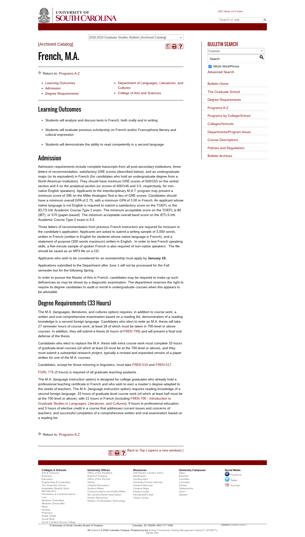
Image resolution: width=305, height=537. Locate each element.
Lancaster (184, 482)
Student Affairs (95, 488)
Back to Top (136, 450)
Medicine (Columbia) (53, 500)
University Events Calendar (148, 482)
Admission (53, 88)
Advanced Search (221, 72)
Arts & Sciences (50, 473)
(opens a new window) (165, 450)
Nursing (46, 509)
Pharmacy (47, 512)
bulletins (95, 530)
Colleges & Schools (54, 470)
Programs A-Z (69, 73)
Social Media (232, 470)
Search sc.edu (230, 15)
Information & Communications (58, 494)
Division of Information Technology (106, 500)
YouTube (235, 485)
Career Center (141, 497)
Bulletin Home (218, 84)
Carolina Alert (140, 479)
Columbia (184, 479)
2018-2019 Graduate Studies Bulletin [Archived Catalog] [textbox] (127, 37)
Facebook (235, 474)
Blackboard (139, 476)
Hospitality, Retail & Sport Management (55, 489)
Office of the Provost (98, 479)
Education (47, 479)
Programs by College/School (229, 116)
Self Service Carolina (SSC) (148, 473)
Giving (90, 482)
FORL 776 (46, 372)
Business (47, 476)
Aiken (182, 473)
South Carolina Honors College (59, 522)
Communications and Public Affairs (106, 491)
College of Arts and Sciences (139, 93)
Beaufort (183, 476)
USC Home (224, 11)
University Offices (98, 470)
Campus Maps (141, 488)
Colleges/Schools (221, 124)
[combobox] (135, 37)
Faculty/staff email (143, 494)
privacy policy (239, 525)
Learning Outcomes (60, 83)
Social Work (48, 519)
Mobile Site (152, 533)
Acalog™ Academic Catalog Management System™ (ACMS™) (183, 530)
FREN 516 (140, 365)
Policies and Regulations (226, 148)
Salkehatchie (186, 488)
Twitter (233, 480)
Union (182, 491)
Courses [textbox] (214, 51)
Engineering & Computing (56, 482)
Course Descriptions (223, 140)
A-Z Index (237, 11)
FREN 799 (131, 331)
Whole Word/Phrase (226, 66)
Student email (140, 491)
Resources (140, 470)
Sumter (183, 485)
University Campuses (192, 470)
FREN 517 (163, 365)
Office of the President (99, 473)
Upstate (183, 494)
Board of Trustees (97, 476)
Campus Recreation (98, 485)
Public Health (49, 516)
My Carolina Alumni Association (104, 494)
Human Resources (97, 497)
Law (44, 497)
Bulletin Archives (220, 156)
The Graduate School (224, 92)
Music (45, 506)
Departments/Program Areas (229, 132)
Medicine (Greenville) (53, 503)
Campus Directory (142, 485)
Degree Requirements (62, 93)
